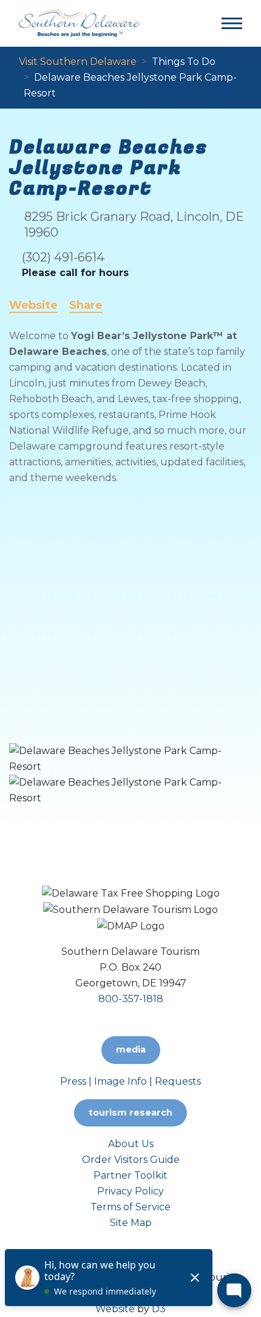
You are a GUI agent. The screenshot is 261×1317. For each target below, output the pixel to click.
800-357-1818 (130, 999)
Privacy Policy (130, 1191)
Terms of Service (130, 1207)
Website (33, 305)
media (131, 1049)
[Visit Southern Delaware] (79, 23)
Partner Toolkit (130, 1175)
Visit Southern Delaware (78, 61)
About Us (131, 1144)
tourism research (130, 1112)
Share (86, 305)
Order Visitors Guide (131, 1159)
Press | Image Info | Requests (130, 1081)
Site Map (131, 1222)
